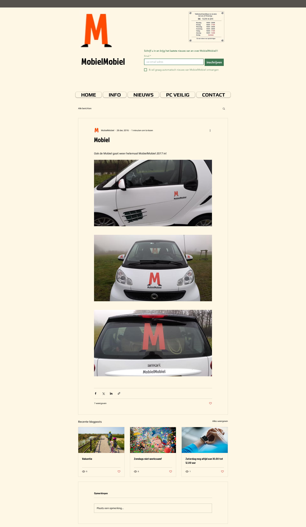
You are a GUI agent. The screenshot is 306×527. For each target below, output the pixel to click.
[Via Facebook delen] (95, 393)
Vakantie (87, 459)
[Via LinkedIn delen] (111, 393)
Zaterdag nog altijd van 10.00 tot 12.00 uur (204, 461)
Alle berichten (84, 108)
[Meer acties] (210, 130)
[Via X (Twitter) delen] (103, 393)
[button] (223, 108)
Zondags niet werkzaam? (148, 459)
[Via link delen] (118, 393)
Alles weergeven (220, 421)
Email (147, 56)
